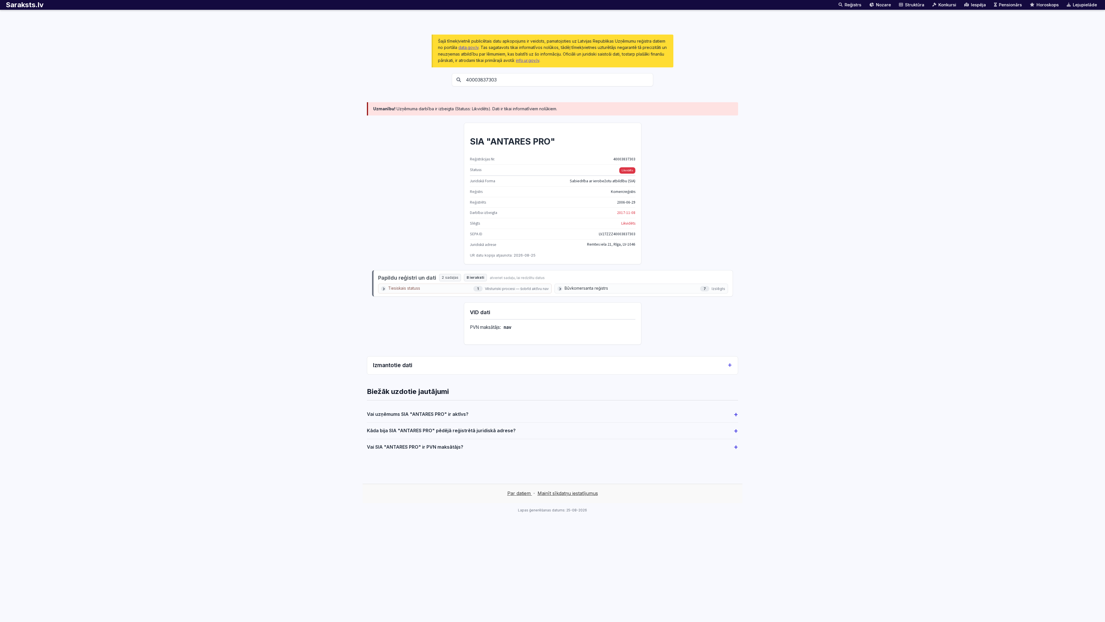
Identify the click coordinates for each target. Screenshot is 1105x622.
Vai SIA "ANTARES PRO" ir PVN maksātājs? (415, 447)
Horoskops (1048, 4)
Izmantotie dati (392, 365)
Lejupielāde (1085, 4)
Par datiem (519, 493)
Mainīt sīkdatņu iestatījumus (568, 493)
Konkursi (947, 4)
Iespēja (978, 4)
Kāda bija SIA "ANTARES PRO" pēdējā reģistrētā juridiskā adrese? (441, 430)
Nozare (883, 4)
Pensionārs (1010, 4)
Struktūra (914, 4)
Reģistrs (853, 4)
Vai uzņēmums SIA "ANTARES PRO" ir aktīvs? (417, 414)
